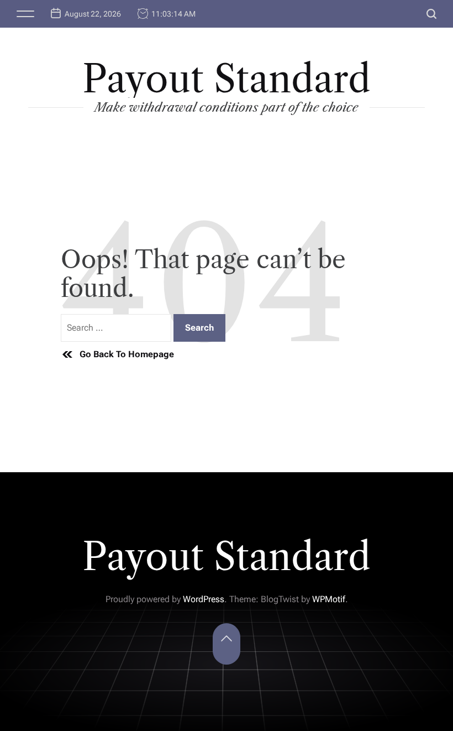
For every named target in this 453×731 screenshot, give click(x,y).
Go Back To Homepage (127, 354)
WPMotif (328, 599)
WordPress (203, 599)
